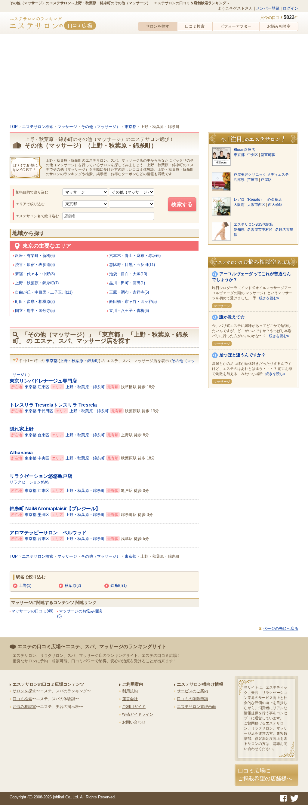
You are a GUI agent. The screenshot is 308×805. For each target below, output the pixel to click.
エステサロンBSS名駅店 (253, 224)
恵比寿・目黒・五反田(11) (132, 264)
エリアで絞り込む (30, 204)
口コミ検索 (195, 26)
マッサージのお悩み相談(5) (79, 613)
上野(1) (25, 585)
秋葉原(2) (73, 585)
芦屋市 (253, 180)
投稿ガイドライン (137, 714)
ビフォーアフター (235, 26)
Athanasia (21, 452)
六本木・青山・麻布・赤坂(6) (135, 255)
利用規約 (130, 691)
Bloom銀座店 (244, 150)
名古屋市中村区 (260, 229)
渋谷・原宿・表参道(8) (35, 264)
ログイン (290, 8)
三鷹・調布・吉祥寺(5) (129, 292)
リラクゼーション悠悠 (29, 482)
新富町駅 (268, 155)
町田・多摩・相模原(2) (35, 301)
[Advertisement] (154, 79)
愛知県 (239, 229)
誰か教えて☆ (232, 317)
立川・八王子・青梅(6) (129, 310)
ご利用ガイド (134, 706)
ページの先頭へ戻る (280, 628)
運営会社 (130, 699)
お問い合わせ (134, 722)
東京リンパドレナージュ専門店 (43, 380)
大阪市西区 (256, 205)
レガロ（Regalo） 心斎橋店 (258, 199)
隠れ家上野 (22, 428)
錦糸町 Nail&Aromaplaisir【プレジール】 (55, 508)
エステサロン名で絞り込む (37, 216)
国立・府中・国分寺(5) (35, 310)
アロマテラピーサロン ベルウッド (48, 532)
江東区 (44, 387)
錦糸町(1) (118, 585)
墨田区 (44, 514)
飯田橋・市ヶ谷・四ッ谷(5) (133, 301)
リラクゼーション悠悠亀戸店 (41, 476)
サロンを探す (157, 26)
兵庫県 (239, 180)
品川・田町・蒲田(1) (127, 283)
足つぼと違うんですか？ (242, 354)
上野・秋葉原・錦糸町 (79, 360)
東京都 (52, 360)
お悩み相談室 (279, 26)
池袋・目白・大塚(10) (128, 274)
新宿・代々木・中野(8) (35, 274)
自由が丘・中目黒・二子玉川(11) (43, 292)
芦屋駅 (266, 180)
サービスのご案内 (192, 691)
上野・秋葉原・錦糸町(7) (37, 283)
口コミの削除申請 (192, 699)
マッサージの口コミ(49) (32, 611)
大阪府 (239, 205)
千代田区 (46, 411)
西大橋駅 (275, 205)
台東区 (44, 435)
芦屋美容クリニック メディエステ (261, 174)
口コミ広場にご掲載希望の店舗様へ (265, 774)
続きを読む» (269, 298)
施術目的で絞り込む (32, 192)
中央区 (44, 458)
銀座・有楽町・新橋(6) (35, 255)
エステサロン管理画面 (196, 706)
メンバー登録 (267, 8)
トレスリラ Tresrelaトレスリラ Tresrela (53, 404)
